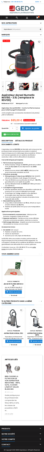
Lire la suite (9, 414)
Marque (19, 103)
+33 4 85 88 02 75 (17, 2)
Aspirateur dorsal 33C (13, 333)
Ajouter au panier (31, 128)
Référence (5, 103)
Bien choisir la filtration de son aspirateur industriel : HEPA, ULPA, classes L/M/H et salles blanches (12, 382)
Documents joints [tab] (10, 144)
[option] (12, 390)
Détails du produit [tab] (24, 140)
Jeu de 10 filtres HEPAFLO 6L (13, 285)
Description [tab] (7, 140)
